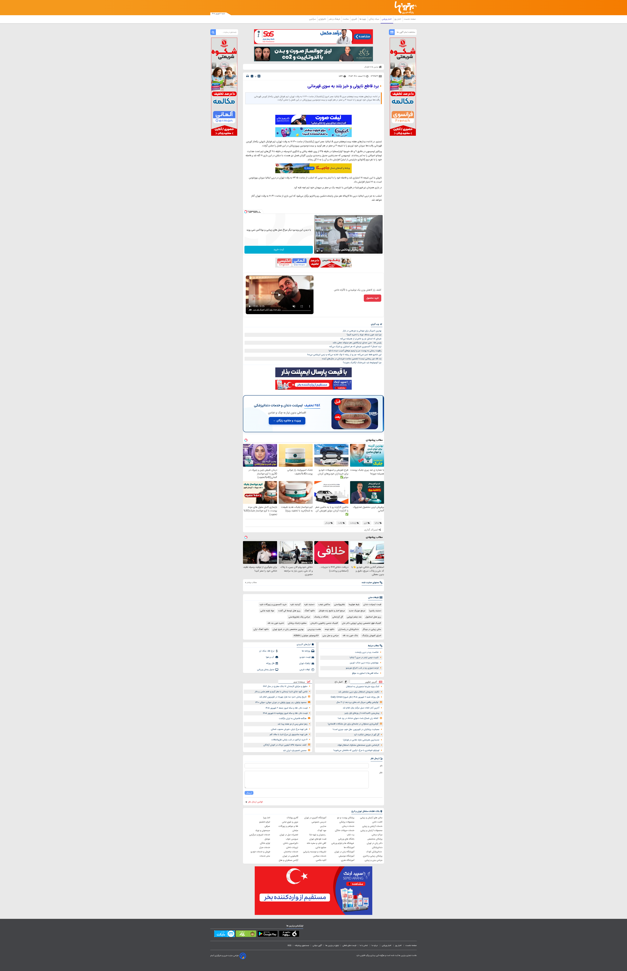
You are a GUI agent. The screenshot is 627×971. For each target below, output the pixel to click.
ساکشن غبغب (324, 604)
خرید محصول (372, 298)
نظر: (380, 772)
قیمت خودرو (305, 657)
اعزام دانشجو (264, 822)
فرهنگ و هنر (335, 19)
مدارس (323, 826)
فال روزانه (270, 663)
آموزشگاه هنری (347, 860)
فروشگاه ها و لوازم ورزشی (342, 843)
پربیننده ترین (299, 681)
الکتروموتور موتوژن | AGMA (306, 635)
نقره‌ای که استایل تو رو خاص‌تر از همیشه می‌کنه (360, 338)
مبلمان (295, 830)
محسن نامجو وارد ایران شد (294, 750)
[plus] (259, 76)
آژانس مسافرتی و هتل (288, 860)
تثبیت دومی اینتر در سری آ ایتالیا (364, 657)
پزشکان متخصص (374, 839)
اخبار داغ (339, 682)
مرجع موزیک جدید (357, 611)
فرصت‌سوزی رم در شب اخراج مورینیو (362, 668)
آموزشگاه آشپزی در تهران (315, 818)
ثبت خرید (278, 249)
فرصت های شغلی (349, 945)
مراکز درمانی (377, 835)
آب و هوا (270, 657)
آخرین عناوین (371, 682)
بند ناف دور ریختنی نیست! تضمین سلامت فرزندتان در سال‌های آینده (351, 358)
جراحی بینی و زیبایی (373, 860)
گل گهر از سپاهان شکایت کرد (366, 734)
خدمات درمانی (348, 826)
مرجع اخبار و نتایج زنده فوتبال (332, 611)
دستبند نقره (309, 604)
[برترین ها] (404, 7)
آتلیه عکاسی (321, 860)
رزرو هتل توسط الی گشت (289, 611)
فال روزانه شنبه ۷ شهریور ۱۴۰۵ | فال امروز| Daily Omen (355, 697)
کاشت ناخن (377, 822)
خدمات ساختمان (291, 852)
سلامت (346, 19)
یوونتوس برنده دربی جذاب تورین (364, 662)
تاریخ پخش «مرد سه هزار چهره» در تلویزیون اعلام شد (282, 697)
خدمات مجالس (319, 856)
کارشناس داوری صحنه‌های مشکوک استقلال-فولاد (358, 745)
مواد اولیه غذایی (267, 611)
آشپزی (354, 19)
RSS (289, 945)
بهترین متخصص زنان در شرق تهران (288, 629)
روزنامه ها (306, 651)
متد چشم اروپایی (354, 617)
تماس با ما (364, 945)
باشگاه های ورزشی (346, 839)
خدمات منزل (264, 847)
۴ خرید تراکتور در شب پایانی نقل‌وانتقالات (289, 740)
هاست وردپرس (314, 629)
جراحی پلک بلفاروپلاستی (299, 617)
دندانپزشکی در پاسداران (348, 629)
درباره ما (375, 945)
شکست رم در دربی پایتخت (366, 652)
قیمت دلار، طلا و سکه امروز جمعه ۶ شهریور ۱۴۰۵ (286, 708)
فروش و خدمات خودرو (260, 852)
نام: (381, 766)
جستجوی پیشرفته (302, 945)
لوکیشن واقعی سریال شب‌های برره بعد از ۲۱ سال (357, 702)
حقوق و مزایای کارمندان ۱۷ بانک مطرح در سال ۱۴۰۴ (285, 686)
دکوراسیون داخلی (290, 843)
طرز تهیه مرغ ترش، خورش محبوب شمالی (289, 729)
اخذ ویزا (266, 818)
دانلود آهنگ (309, 611)
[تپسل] (245, 211)
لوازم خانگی (265, 843)
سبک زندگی (374, 19)
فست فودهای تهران (317, 839)
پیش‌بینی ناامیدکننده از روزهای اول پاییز (362, 713)
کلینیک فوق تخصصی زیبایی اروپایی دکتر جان (361, 623)
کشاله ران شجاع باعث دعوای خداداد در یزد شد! (358, 718)
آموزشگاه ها (349, 847)
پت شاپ (350, 835)
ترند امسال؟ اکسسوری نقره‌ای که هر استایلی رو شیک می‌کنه (355, 346)
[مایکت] (224, 934)
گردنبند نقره (295, 604)
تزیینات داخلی (292, 847)
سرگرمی (312, 19)
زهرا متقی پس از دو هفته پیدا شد (292, 724)
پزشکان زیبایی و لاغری (372, 856)
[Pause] (317, 251)
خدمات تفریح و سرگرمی (259, 835)
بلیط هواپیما (354, 604)
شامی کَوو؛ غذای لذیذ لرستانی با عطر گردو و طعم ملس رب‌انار (281, 692)
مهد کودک (321, 830)
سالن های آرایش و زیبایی (371, 818)
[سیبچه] (289, 934)
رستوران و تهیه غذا (317, 835)
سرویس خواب (292, 839)
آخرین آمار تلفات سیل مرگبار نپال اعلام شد (361, 708)
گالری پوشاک (292, 818)
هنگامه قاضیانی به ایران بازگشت (292, 718)
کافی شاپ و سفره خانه (316, 843)
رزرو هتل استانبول (373, 617)
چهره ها (363, 19)
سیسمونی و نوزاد (262, 830)
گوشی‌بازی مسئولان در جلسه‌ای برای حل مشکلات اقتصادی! (353, 724)
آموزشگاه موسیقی (346, 856)
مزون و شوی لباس (290, 822)
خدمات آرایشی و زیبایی (372, 826)
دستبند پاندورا (375, 611)
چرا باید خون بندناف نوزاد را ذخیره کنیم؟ (364, 334)
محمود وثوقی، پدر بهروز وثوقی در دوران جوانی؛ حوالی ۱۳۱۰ (280, 702)
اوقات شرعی (304, 669)
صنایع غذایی (320, 847)
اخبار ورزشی (387, 19)
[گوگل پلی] (267, 934)
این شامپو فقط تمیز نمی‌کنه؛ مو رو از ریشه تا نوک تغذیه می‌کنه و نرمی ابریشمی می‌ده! (344, 354)
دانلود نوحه (329, 629)
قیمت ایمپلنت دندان (372, 604)
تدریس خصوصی (319, 822)
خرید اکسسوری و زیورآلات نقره (273, 604)
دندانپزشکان (377, 847)
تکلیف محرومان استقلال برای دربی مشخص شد (358, 692)
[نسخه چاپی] (247, 76)
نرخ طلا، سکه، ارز (266, 651)
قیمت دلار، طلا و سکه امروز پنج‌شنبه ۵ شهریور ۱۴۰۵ (285, 713)
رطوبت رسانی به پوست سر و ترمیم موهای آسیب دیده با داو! (355, 350)
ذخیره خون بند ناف (275, 623)
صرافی (267, 826)
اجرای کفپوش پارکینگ (371, 635)
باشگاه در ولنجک (321, 617)
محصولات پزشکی (346, 822)
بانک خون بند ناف (350, 635)
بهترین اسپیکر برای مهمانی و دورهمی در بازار (362, 330)
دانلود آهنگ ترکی (261, 629)
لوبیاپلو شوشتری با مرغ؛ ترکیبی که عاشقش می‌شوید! (356, 750)
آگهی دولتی (317, 945)
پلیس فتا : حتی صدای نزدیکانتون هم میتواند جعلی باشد (357, 342)
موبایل (267, 839)
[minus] (252, 76)
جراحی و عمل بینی (330, 635)
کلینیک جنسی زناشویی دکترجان (324, 623)
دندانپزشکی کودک (374, 852)
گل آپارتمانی (337, 617)
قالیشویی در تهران (290, 856)
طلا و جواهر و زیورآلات (288, 826)
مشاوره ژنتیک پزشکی (297, 623)
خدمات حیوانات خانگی (344, 830)
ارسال (249, 793)
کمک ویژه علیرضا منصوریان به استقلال (362, 686)
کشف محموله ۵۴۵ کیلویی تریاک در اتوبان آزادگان (284, 745)
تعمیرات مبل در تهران (289, 835)
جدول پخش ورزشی (265, 669)
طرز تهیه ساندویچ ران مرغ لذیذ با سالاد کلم (288, 734)
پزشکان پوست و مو (345, 818)
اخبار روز (398, 19)
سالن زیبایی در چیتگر (372, 629)
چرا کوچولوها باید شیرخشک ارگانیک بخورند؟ (362, 362)
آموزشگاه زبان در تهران (344, 852)
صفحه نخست (410, 19)
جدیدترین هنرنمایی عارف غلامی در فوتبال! (361, 740)
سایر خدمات (265, 856)
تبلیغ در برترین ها (332, 945)
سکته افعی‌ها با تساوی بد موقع (365, 673)
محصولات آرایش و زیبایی (371, 830)
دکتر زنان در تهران (374, 843)
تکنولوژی (322, 19)
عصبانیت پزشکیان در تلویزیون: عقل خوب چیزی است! (356, 729)
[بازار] (246, 934)
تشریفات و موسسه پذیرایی (314, 852)
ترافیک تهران (304, 663)
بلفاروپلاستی (339, 604)
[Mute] (322, 251)
